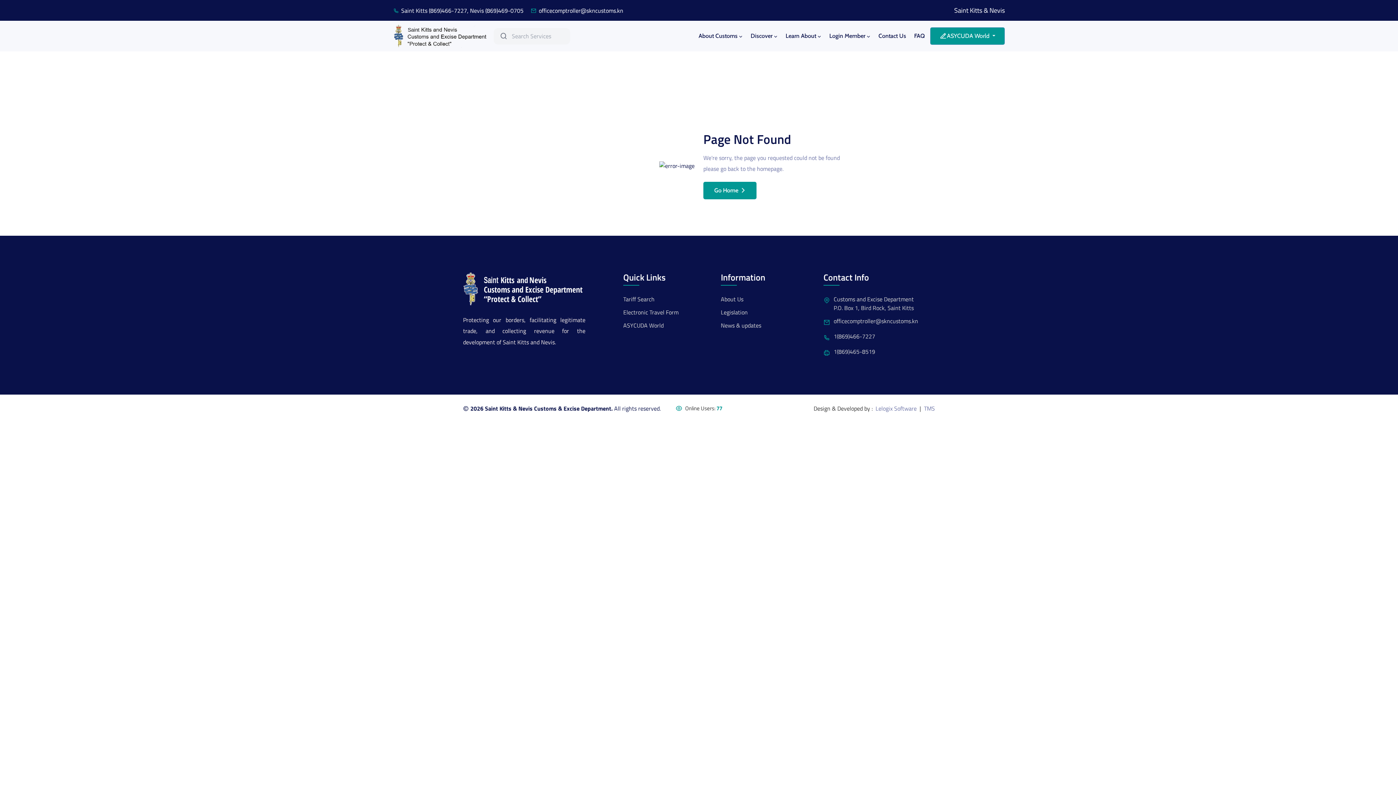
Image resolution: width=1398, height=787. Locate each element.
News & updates (741, 325)
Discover (762, 35)
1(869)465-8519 (854, 351)
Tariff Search (639, 299)
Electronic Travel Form (651, 312)
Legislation (734, 312)
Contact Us (892, 35)
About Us (732, 299)
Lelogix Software (896, 408)
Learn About (801, 35)
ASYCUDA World (643, 325)
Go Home (726, 190)
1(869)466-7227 (854, 336)
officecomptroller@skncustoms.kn (581, 10)
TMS (929, 408)
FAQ (919, 35)
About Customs (718, 35)
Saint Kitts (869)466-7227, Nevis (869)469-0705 (462, 10)
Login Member (847, 35)
